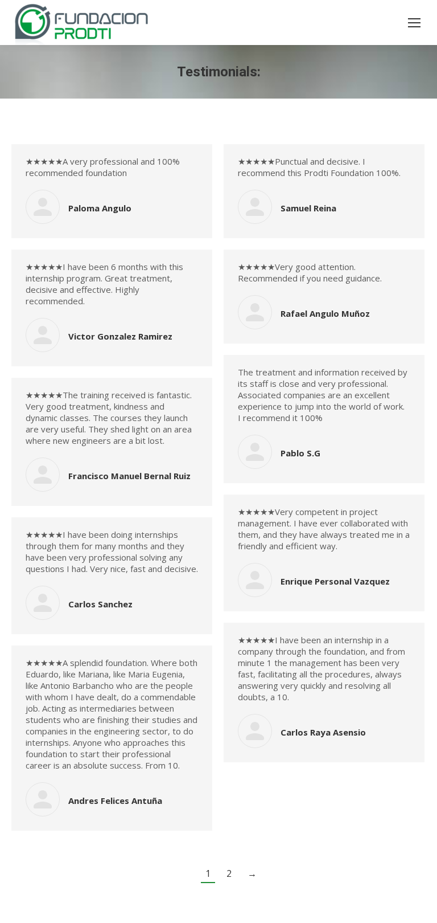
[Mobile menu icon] (414, 22)
